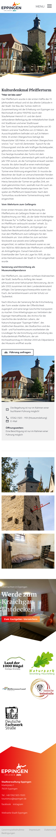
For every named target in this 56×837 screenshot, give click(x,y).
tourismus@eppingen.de (14, 798)
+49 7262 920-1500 (15, 795)
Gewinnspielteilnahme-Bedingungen (13, 831)
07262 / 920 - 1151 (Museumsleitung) (26, 418)
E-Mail (11, 421)
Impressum (34, 829)
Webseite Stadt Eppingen (14, 812)
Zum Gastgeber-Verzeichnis (20, 619)
